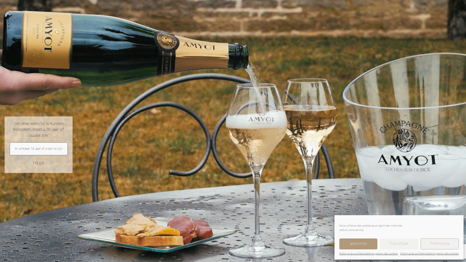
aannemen (358, 244)
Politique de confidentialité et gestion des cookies (368, 254)
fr (35, 163)
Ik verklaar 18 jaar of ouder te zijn (39, 149)
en (41, 163)
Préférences (439, 244)
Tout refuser (399, 244)
